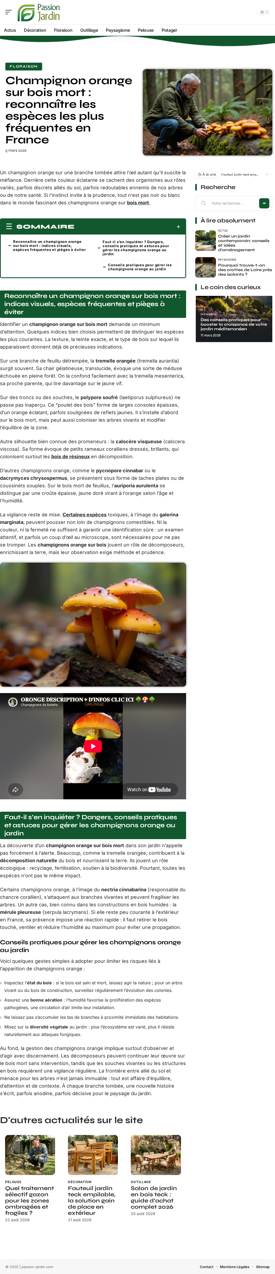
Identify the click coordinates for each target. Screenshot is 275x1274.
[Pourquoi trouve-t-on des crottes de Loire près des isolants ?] (205, 267)
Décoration (79, 1182)
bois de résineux (70, 456)
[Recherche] (251, 12)
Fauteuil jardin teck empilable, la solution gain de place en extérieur (91, 1200)
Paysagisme (227, 259)
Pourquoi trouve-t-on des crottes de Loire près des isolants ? (245, 270)
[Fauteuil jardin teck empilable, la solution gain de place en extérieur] (93, 1155)
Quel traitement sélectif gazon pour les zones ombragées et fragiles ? (29, 1200)
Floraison (24, 66)
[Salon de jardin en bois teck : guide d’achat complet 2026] (156, 1155)
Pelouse (13, 1182)
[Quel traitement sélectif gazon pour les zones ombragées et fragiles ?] (30, 1155)
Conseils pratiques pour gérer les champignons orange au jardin (140, 267)
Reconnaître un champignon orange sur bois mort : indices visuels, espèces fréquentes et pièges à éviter (49, 245)
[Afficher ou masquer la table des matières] (127, 226)
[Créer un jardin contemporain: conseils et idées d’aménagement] (205, 240)
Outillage (141, 1182)
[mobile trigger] (10, 12)
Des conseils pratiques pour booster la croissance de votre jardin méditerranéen (234, 324)
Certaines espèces (85, 514)
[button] (266, 174)
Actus (223, 230)
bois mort (138, 202)
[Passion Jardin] (39, 12)
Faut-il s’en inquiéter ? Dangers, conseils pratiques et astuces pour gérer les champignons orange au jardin (136, 248)
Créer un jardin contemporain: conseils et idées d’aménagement (243, 243)
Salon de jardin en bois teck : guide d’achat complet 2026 (154, 1197)
